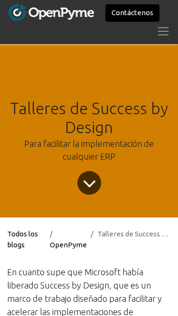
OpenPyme (68, 245)
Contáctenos (132, 13)
